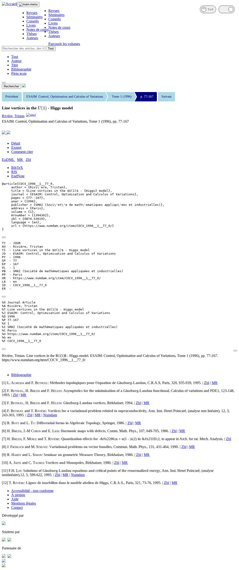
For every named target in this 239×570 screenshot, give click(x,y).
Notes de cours (37, 30)
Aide (14, 499)
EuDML (8, 160)
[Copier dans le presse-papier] (4, 237)
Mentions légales (23, 503)
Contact (17, 507)
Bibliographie (21, 69)
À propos (18, 495)
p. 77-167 (147, 96)
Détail (15, 143)
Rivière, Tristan (13, 116)
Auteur (16, 61)
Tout (51, 48)
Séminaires (34, 17)
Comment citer (22, 152)
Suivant (167, 96)
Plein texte (19, 73)
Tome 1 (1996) (122, 96)
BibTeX (17, 168)
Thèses (31, 34)
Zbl (28, 160)
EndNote (18, 176)
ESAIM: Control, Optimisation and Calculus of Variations (64, 96)
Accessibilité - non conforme (32, 491)
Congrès (32, 21)
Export (16, 148)
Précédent (11, 96)
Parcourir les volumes (64, 44)
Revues (31, 13)
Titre (14, 65)
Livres (31, 25)
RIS (14, 172)
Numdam (50, 415)
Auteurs (32, 38)
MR (20, 160)
